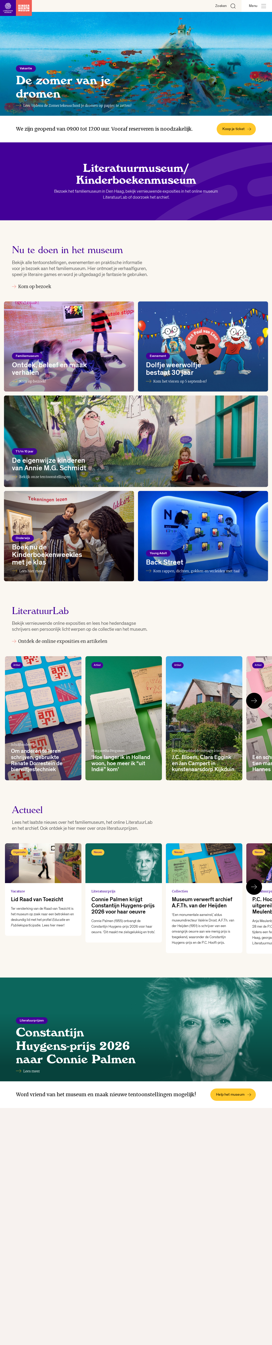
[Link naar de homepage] (16, 6)
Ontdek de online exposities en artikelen (62, 641)
